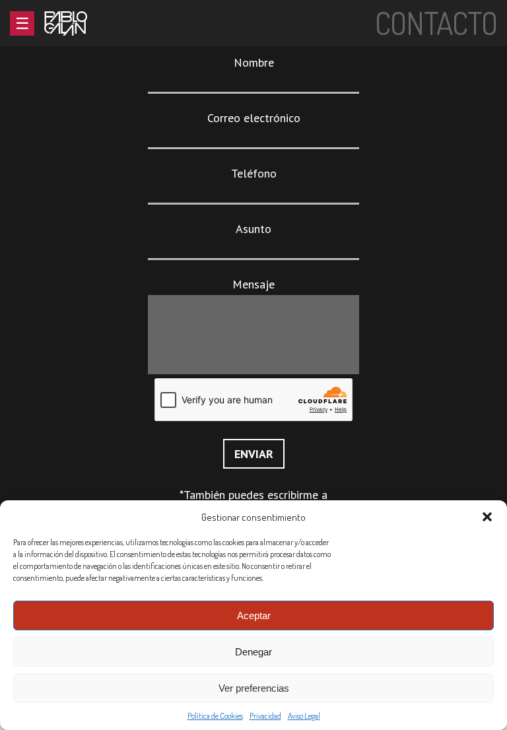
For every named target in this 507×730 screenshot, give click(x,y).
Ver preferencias (254, 688)
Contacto (74, 169)
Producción (79, 137)
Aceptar (254, 615)
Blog (59, 122)
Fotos (63, 106)
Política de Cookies (215, 716)
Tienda (65, 153)
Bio (54, 74)
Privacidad (265, 716)
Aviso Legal (304, 716)
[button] (487, 516)
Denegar (253, 651)
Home (60, 58)
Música (65, 90)
